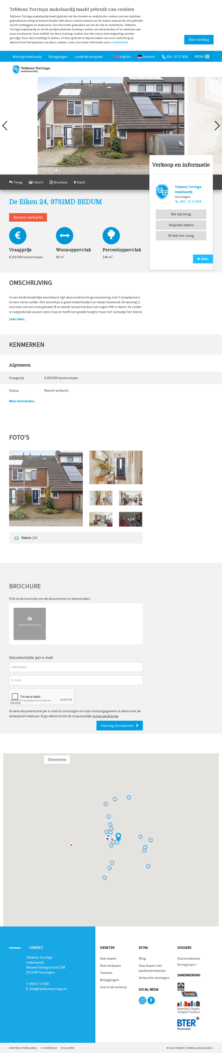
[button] (118, 837)
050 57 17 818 (39, 984)
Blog (142, 958)
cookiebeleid (119, 42)
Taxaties (106, 972)
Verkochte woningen (154, 977)
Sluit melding (199, 39)
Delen (205, 259)
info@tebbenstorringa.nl (48, 988)
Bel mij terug (181, 214)
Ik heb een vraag (181, 236)
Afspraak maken (181, 225)
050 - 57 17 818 (190, 201)
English (125, 56)
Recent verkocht (28, 217)
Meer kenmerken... (22, 401)
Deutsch (148, 56)
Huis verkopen (110, 965)
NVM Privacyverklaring (23, 1048)
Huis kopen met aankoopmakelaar (152, 968)
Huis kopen (108, 958)
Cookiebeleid (49, 1048)
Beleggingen (109, 980)
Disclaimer (67, 1048)
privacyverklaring (105, 716)
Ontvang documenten (117, 726)
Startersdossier (188, 958)
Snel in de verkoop (113, 987)
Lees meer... (17, 319)
